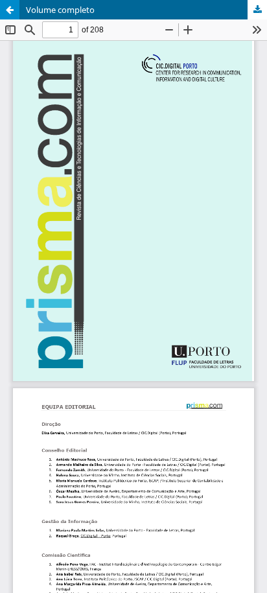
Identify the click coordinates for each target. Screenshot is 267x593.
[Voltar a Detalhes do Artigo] (9, 9)
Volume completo (60, 10)
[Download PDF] (257, 9)
